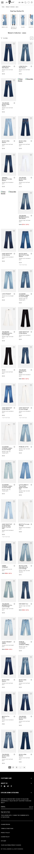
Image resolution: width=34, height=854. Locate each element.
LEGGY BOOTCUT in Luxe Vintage (24, 408)
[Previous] (2, 20)
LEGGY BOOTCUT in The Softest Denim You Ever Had (7, 526)
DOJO (3, 370)
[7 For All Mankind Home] (10, 2)
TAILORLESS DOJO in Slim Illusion (5, 104)
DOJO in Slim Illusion (5, 141)
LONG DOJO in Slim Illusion (6, 67)
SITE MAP (3, 841)
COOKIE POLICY (5, 836)
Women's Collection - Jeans (12, 6)
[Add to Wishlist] (14, 44)
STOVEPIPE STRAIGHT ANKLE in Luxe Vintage (24, 295)
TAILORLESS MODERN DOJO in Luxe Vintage (7, 333)
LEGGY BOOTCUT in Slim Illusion (7, 254)
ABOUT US (4, 783)
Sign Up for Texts (5, 812)
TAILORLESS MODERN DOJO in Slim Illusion (24, 217)
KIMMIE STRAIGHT (5, 566)
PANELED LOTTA (24, 447)
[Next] (31, 20)
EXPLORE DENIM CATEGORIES (10, 792)
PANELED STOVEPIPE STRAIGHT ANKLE (24, 643)
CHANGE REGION (5, 824)
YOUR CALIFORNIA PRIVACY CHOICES (11, 845)
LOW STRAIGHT (6, 294)
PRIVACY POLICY (5, 832)
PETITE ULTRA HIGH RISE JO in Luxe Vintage (23, 567)
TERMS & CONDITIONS (7, 828)
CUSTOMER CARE (6, 778)
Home (3, 6)
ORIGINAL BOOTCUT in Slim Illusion (7, 179)
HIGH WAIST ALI (23, 604)
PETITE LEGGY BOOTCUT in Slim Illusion (24, 255)
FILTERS (5, 38)
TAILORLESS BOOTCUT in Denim (22, 371)
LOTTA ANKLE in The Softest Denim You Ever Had (23, 487)
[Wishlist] (29, 2)
